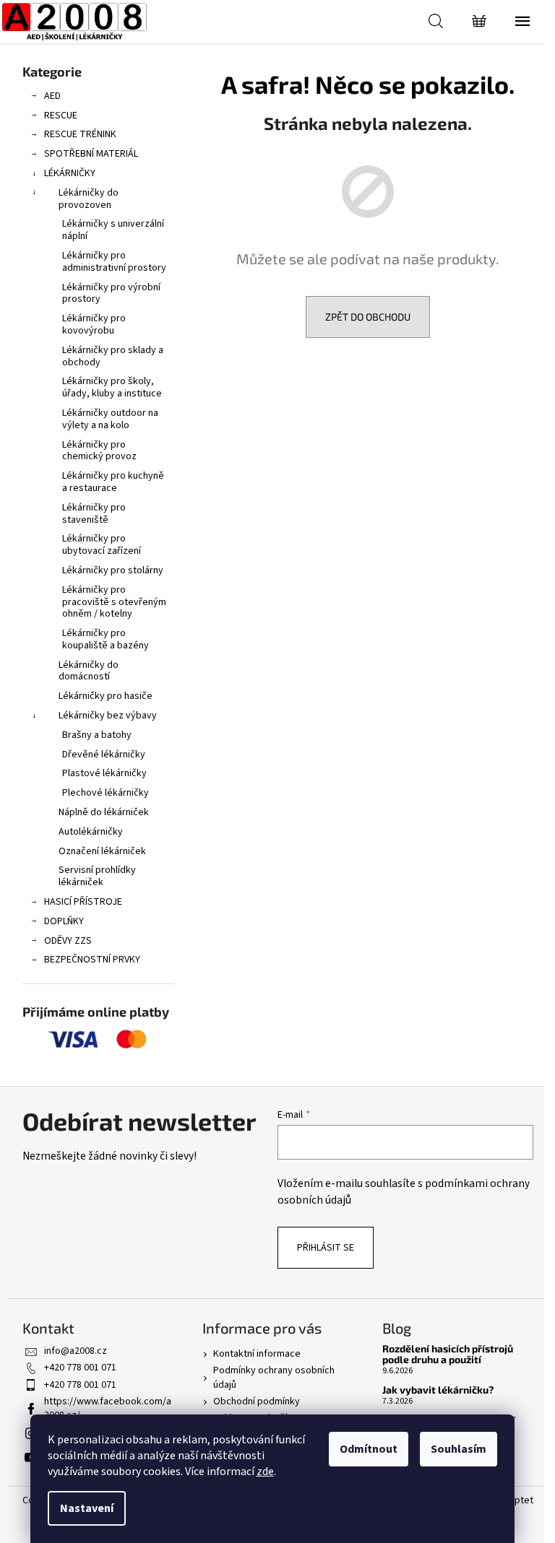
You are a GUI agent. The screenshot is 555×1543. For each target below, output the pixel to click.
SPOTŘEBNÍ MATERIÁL (91, 154)
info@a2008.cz (75, 1351)
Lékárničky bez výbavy (108, 715)
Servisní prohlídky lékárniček (97, 876)
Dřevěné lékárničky (103, 754)
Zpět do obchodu (367, 316)
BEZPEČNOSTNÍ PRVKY (92, 959)
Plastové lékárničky (104, 773)
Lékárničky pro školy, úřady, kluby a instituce (112, 387)
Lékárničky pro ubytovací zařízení (101, 544)
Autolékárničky (91, 832)
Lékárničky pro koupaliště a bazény (105, 639)
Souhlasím (458, 1449)
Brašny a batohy (97, 735)
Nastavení (86, 1508)
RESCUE (60, 115)
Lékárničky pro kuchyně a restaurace (113, 482)
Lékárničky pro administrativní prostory (114, 261)
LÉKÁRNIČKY (69, 173)
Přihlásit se (325, 1247)
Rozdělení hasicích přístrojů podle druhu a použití (447, 1354)
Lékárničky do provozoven (89, 199)
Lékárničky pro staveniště (94, 513)
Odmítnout (368, 1449)
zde (265, 1471)
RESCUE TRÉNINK (80, 134)
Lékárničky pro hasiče (105, 696)
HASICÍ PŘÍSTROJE (83, 902)
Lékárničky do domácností (89, 671)
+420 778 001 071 (80, 1367)
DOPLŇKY (64, 921)
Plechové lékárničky (105, 793)
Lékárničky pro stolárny (112, 570)
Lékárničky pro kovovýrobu (94, 324)
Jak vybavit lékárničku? (438, 1389)
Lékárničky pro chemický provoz (99, 451)
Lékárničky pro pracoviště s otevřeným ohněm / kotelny (114, 602)
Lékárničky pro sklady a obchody (112, 356)
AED (52, 96)
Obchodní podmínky (256, 1401)
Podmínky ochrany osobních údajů (274, 1377)
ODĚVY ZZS (68, 941)
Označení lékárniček (102, 851)
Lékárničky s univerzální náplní (113, 230)
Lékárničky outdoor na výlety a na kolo (110, 419)
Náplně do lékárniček (104, 812)
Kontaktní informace (257, 1354)
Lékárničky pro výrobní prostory (111, 293)
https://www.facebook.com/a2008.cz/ (107, 1408)
